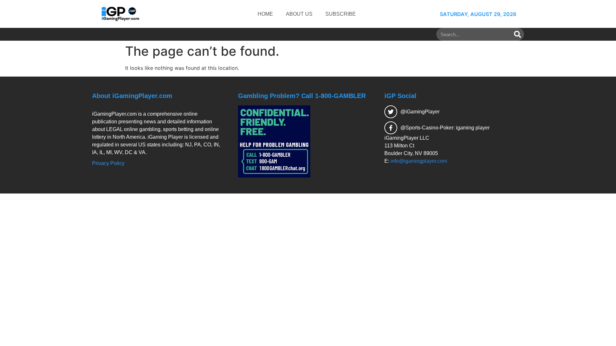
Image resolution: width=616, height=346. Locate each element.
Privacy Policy (108, 163)
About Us (299, 14)
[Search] (517, 34)
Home (265, 14)
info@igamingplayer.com (418, 161)
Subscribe (340, 14)
